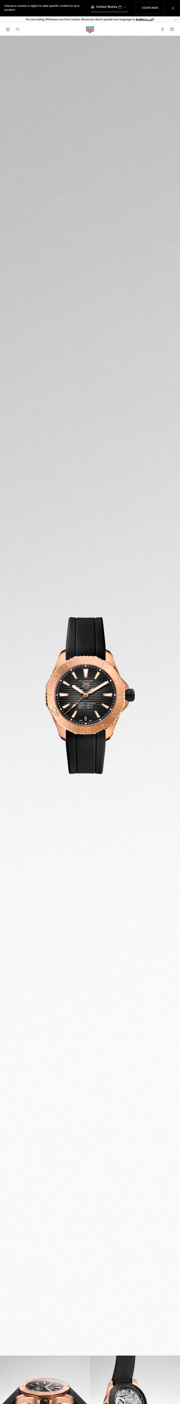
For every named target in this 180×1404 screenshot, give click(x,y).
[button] (162, 29)
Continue (153, 8)
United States (106, 7)
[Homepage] (90, 29)
